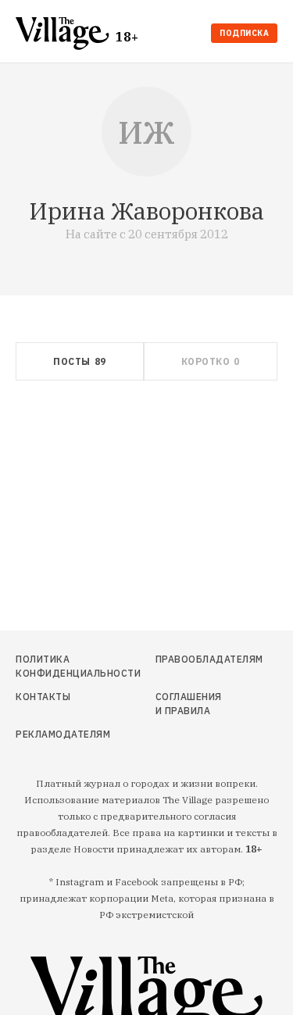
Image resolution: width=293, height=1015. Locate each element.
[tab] (80, 361)
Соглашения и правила (188, 704)
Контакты (43, 696)
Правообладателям (189, 659)
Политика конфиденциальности (54, 666)
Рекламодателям (54, 734)
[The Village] (66, 34)
